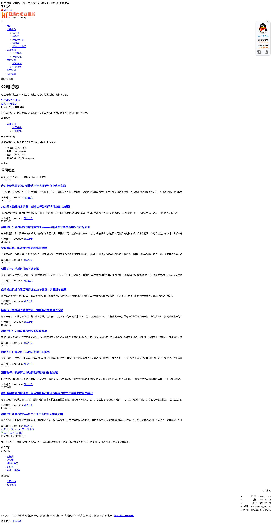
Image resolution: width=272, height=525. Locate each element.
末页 (31, 429)
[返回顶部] (267, 52)
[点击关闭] (267, 21)
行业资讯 (17, 57)
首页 (9, 26)
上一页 (9, 429)
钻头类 (15, 36)
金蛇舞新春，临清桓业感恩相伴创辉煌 (24, 248)
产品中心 (11, 29)
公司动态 (17, 53)
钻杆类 (15, 33)
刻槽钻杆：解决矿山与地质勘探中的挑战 (25, 351)
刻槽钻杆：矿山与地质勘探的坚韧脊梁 (24, 331)
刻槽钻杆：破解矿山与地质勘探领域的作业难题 (29, 372)
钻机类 (15, 43)
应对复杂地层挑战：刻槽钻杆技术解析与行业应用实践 (33, 185)
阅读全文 (28, 197)
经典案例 (17, 67)
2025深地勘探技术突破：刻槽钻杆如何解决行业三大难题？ (36, 206)
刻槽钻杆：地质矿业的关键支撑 (20, 268)
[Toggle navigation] (2, 21)
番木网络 (17, 521)
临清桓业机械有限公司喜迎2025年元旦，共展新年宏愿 (33, 289)
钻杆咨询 (5, 100)
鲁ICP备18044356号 (124, 515)
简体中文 (7, 10)
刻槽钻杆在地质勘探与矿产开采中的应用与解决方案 (32, 414)
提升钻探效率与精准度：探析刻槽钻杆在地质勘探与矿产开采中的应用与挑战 (47, 393)
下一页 (25, 429)
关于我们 (11, 70)
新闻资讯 (11, 50)
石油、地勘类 (19, 46)
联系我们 (11, 74)
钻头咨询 (15, 100)
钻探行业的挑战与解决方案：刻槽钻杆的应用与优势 (32, 310)
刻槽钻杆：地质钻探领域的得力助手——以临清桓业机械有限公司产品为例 (45, 227)
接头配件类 (18, 40)
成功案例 (11, 60)
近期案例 (17, 63)
